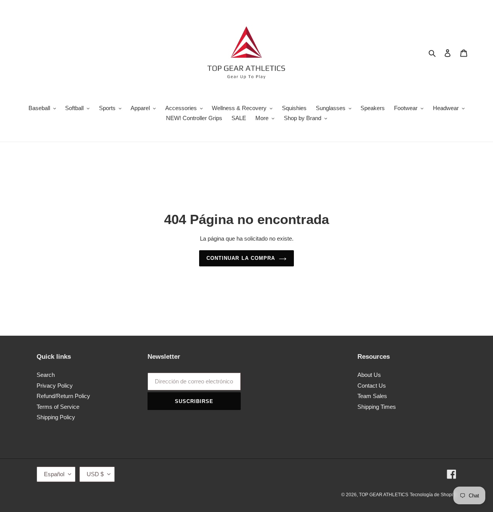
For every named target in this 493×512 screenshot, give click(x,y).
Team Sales (372, 396)
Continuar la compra (240, 258)
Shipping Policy (56, 417)
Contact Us (371, 385)
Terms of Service (58, 406)
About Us (369, 374)
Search (46, 374)
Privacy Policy (55, 385)
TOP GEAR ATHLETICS (383, 494)
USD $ (95, 474)
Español (54, 474)
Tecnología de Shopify (433, 494)
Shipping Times (376, 406)
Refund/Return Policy (63, 396)
